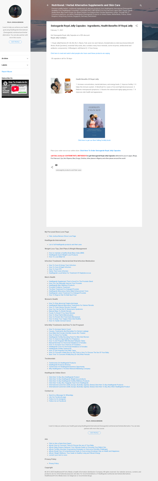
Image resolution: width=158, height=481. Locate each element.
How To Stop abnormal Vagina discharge (63, 303)
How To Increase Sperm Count (60, 329)
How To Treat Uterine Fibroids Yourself (62, 307)
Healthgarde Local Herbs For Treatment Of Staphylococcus (70, 273)
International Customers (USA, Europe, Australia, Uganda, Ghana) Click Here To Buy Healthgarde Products (86, 385)
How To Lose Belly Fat (57, 257)
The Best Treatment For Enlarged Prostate (64, 289)
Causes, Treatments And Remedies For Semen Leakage (68, 331)
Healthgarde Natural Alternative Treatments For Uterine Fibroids (71, 305)
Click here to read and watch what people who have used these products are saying (80, 53)
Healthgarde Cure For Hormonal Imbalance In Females (68, 347)
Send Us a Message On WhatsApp (61, 395)
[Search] (141, 6)
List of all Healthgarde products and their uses (65, 245)
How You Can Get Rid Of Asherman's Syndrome (66, 309)
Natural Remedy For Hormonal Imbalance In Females (67, 343)
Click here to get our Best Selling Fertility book (94, 140)
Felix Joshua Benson (94, 421)
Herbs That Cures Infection (58, 271)
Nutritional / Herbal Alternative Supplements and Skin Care (86, 5)
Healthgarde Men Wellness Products (62, 285)
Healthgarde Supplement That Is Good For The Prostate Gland (71, 281)
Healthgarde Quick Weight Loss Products (63, 255)
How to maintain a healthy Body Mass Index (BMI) (66, 253)
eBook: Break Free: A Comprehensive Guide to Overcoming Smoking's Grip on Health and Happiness (84, 451)
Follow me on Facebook (57, 401)
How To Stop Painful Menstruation (61, 315)
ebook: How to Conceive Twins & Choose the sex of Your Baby (71, 445)
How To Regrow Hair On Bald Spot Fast (63, 295)
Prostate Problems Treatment (59, 287)
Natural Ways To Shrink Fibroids (60, 311)
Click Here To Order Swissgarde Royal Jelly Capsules (100, 151)
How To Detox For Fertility (58, 335)
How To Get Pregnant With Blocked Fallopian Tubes (67, 341)
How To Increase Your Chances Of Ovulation (65, 345)
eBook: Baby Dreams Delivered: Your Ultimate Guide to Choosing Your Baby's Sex (77, 447)
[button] (136, 26)
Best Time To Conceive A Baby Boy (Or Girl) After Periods (69, 354)
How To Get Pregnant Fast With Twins (62, 351)
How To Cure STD (55, 269)
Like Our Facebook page (57, 397)
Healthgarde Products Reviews (60, 365)
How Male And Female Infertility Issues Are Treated (67, 333)
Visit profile (94, 433)
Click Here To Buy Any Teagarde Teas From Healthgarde (68, 383)
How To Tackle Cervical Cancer (60, 321)
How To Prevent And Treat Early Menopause (64, 317)
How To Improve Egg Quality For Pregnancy (64, 339)
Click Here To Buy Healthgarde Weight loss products (67, 379)
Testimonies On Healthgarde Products (62, 363)
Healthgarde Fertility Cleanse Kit (60, 349)
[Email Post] (56, 166)
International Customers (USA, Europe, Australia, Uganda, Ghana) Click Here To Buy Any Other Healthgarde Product (89, 387)
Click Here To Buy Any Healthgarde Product (64, 377)
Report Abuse (7, 72)
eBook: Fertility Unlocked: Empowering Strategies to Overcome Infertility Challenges (78, 449)
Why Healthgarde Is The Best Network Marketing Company (69, 369)
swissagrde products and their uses (68, 170)
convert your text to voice (58, 455)
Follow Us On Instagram (57, 399)
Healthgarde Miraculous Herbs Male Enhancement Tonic (68, 291)
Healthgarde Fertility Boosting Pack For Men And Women (69, 337)
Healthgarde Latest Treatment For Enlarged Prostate (67, 293)
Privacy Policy (54, 463)
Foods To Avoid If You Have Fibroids (62, 313)
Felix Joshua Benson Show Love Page (62, 236)
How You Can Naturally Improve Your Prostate (65, 283)
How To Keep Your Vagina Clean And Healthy (65, 319)
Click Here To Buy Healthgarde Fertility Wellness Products (69, 381)
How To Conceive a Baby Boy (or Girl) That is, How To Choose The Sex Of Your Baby (79, 352)
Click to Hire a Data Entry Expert (60, 443)
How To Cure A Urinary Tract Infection (62, 265)
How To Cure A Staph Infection (60, 267)
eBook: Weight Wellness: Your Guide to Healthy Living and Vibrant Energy (74, 453)
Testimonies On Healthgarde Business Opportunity (66, 367)
